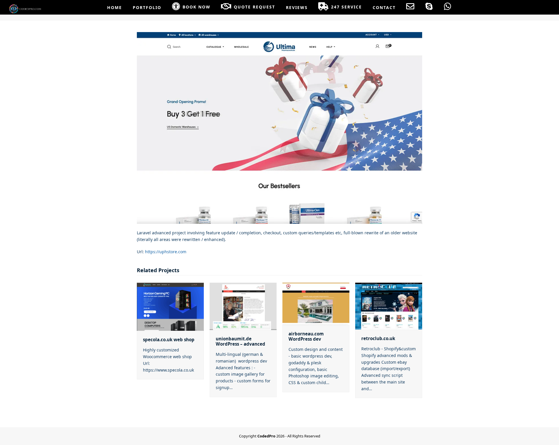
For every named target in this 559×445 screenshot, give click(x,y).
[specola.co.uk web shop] (170, 306)
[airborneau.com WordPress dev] (315, 303)
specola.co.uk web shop (168, 339)
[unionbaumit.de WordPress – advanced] (243, 305)
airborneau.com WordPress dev (306, 336)
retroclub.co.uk (378, 338)
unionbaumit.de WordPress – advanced (240, 341)
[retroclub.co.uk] (388, 305)
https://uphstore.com (165, 251)
